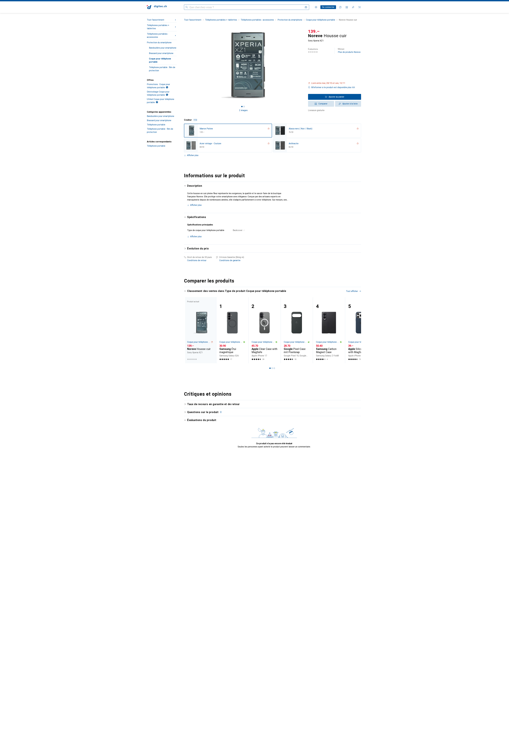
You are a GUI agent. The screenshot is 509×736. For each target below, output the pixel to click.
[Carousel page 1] (242, 106)
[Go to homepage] (157, 7)
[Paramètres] (316, 7)
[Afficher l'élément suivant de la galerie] (303, 65)
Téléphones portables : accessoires (157, 35)
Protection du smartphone (159, 42)
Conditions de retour (196, 260)
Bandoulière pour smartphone (162, 48)
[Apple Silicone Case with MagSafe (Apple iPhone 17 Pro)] (361, 330)
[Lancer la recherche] (186, 7)
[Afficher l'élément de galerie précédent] (183, 65)
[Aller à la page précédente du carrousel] (188, 330)
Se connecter (328, 7)
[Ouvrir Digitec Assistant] (340, 7)
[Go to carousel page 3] (274, 368)
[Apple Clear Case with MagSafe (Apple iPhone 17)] (264, 330)
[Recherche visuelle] (306, 7)
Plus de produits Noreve (349, 50)
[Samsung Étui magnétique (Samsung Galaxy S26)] (232, 330)
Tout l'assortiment (155, 20)
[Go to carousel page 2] (272, 368)
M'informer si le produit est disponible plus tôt (333, 87)
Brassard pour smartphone (161, 53)
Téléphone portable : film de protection (162, 69)
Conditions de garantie (229, 260)
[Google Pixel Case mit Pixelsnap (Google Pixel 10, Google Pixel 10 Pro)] (297, 330)
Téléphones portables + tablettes (158, 27)
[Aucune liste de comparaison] (347, 7)
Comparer (322, 103)
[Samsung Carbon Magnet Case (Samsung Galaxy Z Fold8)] (329, 330)
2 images (243, 110)
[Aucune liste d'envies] (353, 7)
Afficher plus (192, 155)
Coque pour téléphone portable (160, 60)
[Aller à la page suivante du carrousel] (356, 330)
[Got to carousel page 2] (244, 106)
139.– (314, 31)
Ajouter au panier (336, 97)
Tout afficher (352, 291)
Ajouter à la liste (350, 103)
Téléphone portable (156, 124)
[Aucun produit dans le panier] (359, 7)
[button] (334, 83)
